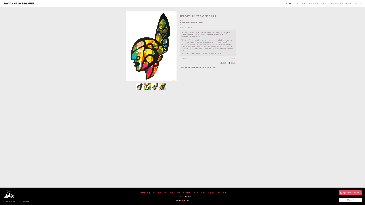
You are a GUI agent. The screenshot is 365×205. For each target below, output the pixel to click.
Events (178, 193)
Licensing (203, 193)
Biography (211, 193)
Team (218, 193)
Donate (224, 193)
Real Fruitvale (186, 193)
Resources (312, 3)
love (181, 68)
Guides (165, 193)
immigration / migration (193, 68)
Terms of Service (178, 196)
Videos (171, 193)
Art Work (289, 3)
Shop (303, 3)
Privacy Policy (188, 196)
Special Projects (335, 3)
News (322, 3)
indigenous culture (209, 68)
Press (159, 193)
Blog (297, 3)
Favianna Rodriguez (19, 3)
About (348, 3)
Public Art (195, 193)
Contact (357, 3)
